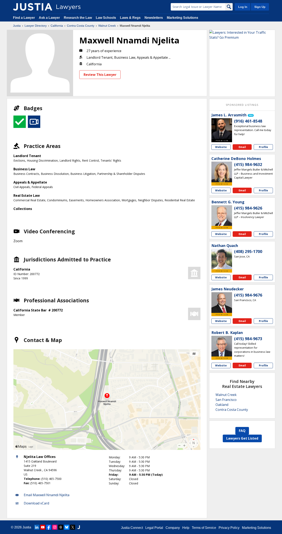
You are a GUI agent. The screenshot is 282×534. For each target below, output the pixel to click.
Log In (242, 6)
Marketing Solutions (182, 17)
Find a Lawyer (24, 17)
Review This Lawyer (100, 74)
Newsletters (154, 17)
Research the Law (78, 17)
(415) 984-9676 (248, 295)
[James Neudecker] (221, 302)
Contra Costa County (80, 25)
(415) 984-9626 (248, 208)
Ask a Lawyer (50, 17)
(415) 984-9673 (248, 338)
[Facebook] (48, 527)
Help (185, 527)
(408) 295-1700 (248, 251)
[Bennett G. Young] (221, 215)
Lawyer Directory (36, 25)
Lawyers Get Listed (242, 438)
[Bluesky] (66, 527)
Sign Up (259, 6)
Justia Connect (132, 527)
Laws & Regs (130, 17)
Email (242, 147)
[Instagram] (54, 527)
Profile (263, 147)
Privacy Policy (229, 527)
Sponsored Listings (242, 105)
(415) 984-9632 (248, 164)
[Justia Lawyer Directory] (32, 7)
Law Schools (106, 17)
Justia (17, 25)
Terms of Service (204, 527)
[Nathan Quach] (221, 259)
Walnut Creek (107, 25)
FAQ (242, 430)
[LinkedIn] (36, 527)
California (57, 25)
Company (173, 527)
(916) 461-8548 (248, 121)
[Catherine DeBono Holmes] (221, 172)
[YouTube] (42, 527)
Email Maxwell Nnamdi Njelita (46, 495)
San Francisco (226, 399)
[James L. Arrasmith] (221, 128)
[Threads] (60, 527)
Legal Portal (154, 527)
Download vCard (36, 503)
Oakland (222, 404)
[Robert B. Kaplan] (221, 346)
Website (221, 147)
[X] (72, 527)
